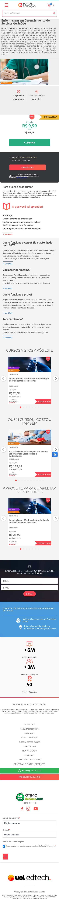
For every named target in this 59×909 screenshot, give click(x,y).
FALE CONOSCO (29, 746)
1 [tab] (20, 407)
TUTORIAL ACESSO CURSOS (29, 742)
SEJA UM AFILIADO (29, 751)
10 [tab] (43, 480)
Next (55, 378)
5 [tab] (32, 407)
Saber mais (27, 167)
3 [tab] (26, 407)
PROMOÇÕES (29, 733)
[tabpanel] (29, 380)
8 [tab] (37, 480)
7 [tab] (38, 407)
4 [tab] (29, 407)
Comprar (29, 142)
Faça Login (33, 174)
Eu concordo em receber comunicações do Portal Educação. (31, 846)
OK (5, 856)
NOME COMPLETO (11, 818)
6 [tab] (35, 407)
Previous (3, 378)
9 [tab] (40, 480)
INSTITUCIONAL (29, 724)
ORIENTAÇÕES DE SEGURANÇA (29, 759)
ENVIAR (29, 594)
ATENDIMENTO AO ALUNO (29, 777)
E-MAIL (6, 830)
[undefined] (29, 72)
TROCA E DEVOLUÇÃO (29, 737)
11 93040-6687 (31, 770)
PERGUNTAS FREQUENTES (29, 729)
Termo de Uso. (22, 178)
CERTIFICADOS (29, 755)
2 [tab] (23, 407)
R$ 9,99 (29, 125)
